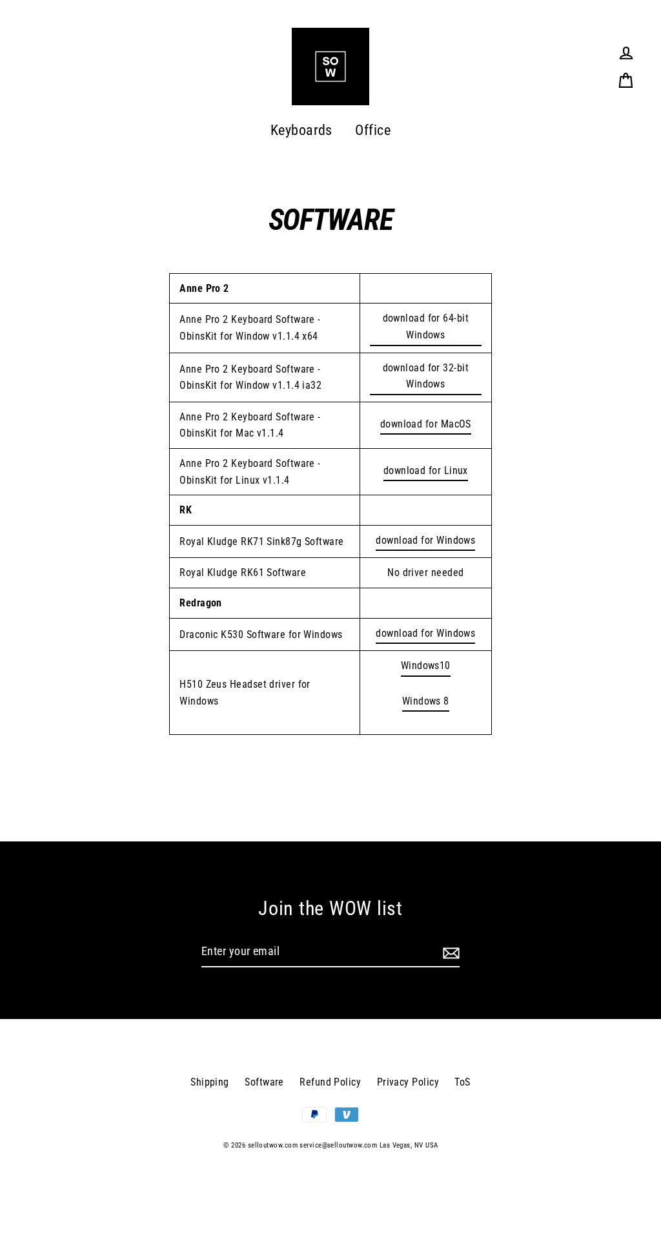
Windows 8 (425, 701)
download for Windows (425, 540)
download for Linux (425, 470)
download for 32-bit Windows (426, 376)
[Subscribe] (449, 952)
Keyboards (301, 130)
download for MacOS (425, 424)
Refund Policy (330, 1082)
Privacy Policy (408, 1082)
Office (373, 130)
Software (264, 1082)
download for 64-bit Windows (426, 326)
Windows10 (426, 665)
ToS (462, 1082)
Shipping (209, 1082)
